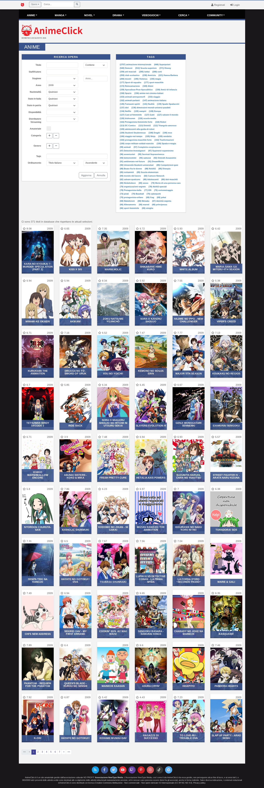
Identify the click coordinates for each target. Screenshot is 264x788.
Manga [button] (59, 15)
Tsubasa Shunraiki (113, 581)
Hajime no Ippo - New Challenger (188, 320)
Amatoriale (35, 129)
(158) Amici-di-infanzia (166, 90)
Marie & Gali (226, 581)
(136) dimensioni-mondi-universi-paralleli (150, 107)
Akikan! (75, 321)
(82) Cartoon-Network (154, 176)
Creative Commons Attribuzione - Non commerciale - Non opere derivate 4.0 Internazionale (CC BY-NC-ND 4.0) (143, 783)
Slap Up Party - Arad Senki (226, 737)
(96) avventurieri (128, 154)
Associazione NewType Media (109, 777)
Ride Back (75, 425)
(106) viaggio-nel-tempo (131, 136)
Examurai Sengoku (226, 425)
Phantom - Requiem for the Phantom (37, 684)
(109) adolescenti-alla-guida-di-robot (137, 129)
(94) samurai (145, 158)
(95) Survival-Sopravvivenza (151, 154)
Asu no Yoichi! (113, 373)
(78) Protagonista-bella (131, 190)
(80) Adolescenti (151, 179)
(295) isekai (144, 72)
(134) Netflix (126, 111)
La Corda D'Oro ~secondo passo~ (188, 580)
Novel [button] (88, 15)
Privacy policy (199, 783)
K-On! (37, 738)
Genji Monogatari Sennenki (189, 424)
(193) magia (155, 79)
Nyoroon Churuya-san (37, 528)
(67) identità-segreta (161, 201)
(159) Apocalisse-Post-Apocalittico (136, 90)
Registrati (219, 4)
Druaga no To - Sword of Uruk (75, 372)
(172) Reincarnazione (130, 86)
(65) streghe (147, 208)
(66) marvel (144, 204)
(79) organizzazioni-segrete (133, 187)
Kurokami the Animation (38, 372)
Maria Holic (113, 269)
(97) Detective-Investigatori (133, 151)
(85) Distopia (164, 169)
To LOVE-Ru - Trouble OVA (188, 737)
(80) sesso (144, 183)
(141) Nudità (149, 104)
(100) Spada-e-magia (166, 143)
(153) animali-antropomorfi (133, 97)
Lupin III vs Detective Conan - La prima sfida (151, 579)
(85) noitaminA (127, 172)
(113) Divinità (144, 125)
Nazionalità (35, 92)
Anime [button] (31, 15)
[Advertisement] (169, 32)
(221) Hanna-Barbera (168, 75)
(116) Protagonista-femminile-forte (136, 122)
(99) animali (125, 147)
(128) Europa (155, 111)
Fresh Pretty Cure (113, 477)
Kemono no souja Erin (151, 372)
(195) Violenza (141, 79)
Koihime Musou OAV (113, 738)
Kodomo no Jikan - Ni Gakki (113, 528)
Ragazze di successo (151, 737)
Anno (38, 85)
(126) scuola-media (147, 118)
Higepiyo (188, 686)
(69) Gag (150, 197)
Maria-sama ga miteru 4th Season (226, 268)
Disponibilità (35, 112)
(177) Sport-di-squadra (131, 82)
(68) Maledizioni (127, 201)
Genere (37, 146)
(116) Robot (160, 122)
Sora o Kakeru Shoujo (151, 320)
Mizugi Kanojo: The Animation (151, 528)
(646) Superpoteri (162, 64)
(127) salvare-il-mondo (167, 115)
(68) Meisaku (144, 201)
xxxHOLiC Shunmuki (75, 529)
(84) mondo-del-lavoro (131, 176)
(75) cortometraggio (163, 190)
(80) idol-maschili (169, 179)
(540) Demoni (126, 68)
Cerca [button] (182, 15)
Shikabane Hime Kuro (151, 268)
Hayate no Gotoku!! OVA (75, 580)
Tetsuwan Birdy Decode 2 (37, 424)
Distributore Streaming (35, 120)
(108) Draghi (155, 133)
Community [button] (215, 15)
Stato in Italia (34, 99)
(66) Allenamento (128, 204)
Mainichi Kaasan (113, 686)
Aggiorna (86, 175)
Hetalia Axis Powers (150, 477)
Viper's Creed (226, 321)
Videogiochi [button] (150, 15)
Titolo (38, 65)
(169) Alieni (148, 86)
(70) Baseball (138, 194)
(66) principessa (159, 204)
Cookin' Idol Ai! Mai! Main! (113, 632)
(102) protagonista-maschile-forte (136, 140)
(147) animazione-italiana (154, 100)
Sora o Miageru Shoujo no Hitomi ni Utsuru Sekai (113, 423)
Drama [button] (117, 15)
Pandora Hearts (226, 686)
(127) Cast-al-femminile (131, 115)
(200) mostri (126, 79)
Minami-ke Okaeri (38, 321)
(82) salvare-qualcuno (130, 179)
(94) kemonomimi (128, 158)
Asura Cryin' (151, 686)
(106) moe (167, 133)
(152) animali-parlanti (130, 100)
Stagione (36, 78)
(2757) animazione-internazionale (136, 64)
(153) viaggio (154, 97)
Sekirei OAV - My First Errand (75, 632)
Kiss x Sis (75, 269)
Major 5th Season (188, 373)
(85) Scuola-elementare (147, 172)
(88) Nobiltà (150, 169)
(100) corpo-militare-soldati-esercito (137, 143)
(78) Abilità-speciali (158, 187)
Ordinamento (34, 163)
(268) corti (157, 72)
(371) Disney (165, 68)
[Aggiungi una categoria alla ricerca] (49, 135)
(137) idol (124, 107)
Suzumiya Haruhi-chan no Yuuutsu (188, 476)
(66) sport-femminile (130, 208)
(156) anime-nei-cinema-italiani (148, 93)
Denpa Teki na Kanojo (37, 580)
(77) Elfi (148, 190)
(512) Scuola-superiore (146, 68)
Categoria (36, 135)
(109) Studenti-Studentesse (133, 133)
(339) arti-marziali (128, 72)
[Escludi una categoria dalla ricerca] (56, 135)
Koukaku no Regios (226, 373)
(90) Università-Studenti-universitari (137, 165)
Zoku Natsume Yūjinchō (113, 320)
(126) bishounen (128, 118)
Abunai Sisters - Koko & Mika (75, 476)
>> (69, 752)
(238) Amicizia (149, 75)
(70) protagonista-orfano (132, 197)
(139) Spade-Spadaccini (168, 104)
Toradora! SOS (226, 529)
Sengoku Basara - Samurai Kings (151, 632)
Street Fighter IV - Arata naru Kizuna (226, 476)
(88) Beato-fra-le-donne (131, 169)
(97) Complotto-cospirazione (147, 147)
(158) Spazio (126, 93)
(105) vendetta (165, 136)
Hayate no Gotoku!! (75, 738)
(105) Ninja (150, 136)
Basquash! (226, 633)
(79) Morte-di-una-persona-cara (165, 183)
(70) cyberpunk (154, 194)
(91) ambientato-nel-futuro (132, 161)
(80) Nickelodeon (128, 183)
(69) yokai (161, 197)
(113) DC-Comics (128, 125)
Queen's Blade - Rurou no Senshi (75, 684)
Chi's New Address (38, 633)
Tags (38, 156)
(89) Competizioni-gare (167, 165)
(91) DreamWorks (156, 161)
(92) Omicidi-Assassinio (165, 158)
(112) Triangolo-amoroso (165, 125)
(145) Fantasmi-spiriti (130, 104)
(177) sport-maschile (153, 82)
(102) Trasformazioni (164, 140)
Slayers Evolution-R (151, 425)
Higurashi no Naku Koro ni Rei (188, 528)
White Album (189, 269)
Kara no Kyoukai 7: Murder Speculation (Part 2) (38, 266)
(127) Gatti (150, 115)
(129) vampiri (140, 111)
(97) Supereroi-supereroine (160, 151)
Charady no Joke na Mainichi (188, 632)
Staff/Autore (35, 72)
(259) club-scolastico (130, 75)
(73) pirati (124, 194)
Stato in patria (34, 105)
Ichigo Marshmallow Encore (37, 475)
